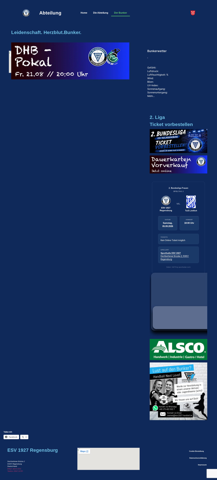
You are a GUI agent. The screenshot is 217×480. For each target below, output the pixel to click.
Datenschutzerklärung (198, 458)
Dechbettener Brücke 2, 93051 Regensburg (175, 256)
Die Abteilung (100, 13)
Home (84, 13)
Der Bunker (120, 13)
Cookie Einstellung (196, 451)
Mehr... (151, 95)
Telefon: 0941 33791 (15, 471)
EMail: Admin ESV (14, 469)
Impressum (202, 465)
